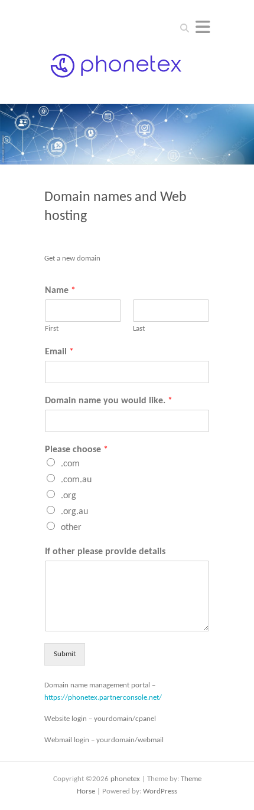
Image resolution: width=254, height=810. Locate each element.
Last (139, 328)
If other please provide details (105, 552)
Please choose (76, 450)
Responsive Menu (203, 27)
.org (68, 496)
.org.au (74, 511)
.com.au (76, 480)
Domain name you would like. (108, 401)
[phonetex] (116, 70)
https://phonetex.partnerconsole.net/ (103, 698)
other (71, 527)
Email (59, 352)
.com (70, 464)
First (51, 328)
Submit (65, 654)
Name (60, 290)
